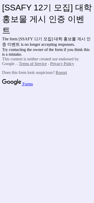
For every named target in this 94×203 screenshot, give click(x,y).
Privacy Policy (62, 63)
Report (61, 72)
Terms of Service (33, 63)
